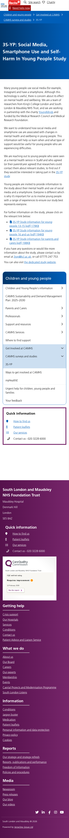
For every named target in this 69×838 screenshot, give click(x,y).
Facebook (49, 812)
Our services (20, 432)
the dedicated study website (40, 262)
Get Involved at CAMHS (48, 14)
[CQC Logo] (16, 566)
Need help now (21, 8)
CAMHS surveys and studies (17, 19)
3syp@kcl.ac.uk (22, 256)
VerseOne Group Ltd (23, 827)
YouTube (62, 812)
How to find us (21, 421)
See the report (14, 590)
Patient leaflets (21, 427)
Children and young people (17, 14)
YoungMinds (46, 112)
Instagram (55, 812)
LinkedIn (43, 812)
